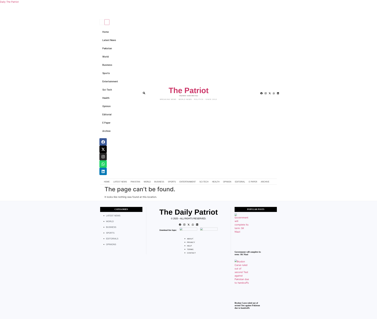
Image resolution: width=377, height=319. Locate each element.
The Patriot (189, 90)
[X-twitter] (103, 149)
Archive (106, 131)
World (105, 56)
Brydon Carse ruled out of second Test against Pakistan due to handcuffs (247, 305)
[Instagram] (103, 156)
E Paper (106, 122)
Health (105, 98)
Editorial (106, 114)
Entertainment (110, 81)
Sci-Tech (107, 89)
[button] (99, 13)
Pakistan (107, 48)
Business (107, 65)
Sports (106, 73)
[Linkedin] (103, 171)
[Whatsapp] (103, 164)
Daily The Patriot (9, 1)
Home (105, 32)
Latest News (109, 40)
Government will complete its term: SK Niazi (248, 253)
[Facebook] (103, 142)
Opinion (106, 106)
